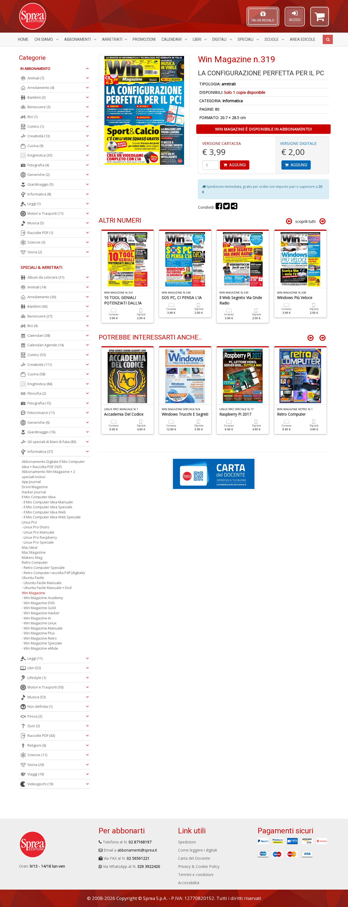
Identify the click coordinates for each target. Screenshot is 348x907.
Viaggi (35, 774)
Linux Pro (29, 522)
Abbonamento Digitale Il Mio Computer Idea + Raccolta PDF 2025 (53, 464)
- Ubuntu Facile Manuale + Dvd (47, 587)
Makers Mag (32, 557)
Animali (35, 78)
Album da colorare (45, 277)
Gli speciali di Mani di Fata (51, 441)
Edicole (302, 39)
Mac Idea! (30, 547)
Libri (197, 39)
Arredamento (40, 87)
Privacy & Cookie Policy (198, 866)
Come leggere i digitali (197, 850)
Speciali (246, 39)
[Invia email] (234, 207)
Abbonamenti (78, 39)
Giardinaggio (40, 184)
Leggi (34, 203)
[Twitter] (226, 207)
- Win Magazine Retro (39, 638)
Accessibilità (188, 882)
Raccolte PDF (40, 232)
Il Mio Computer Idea (38, 496)
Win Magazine (33, 592)
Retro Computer (35, 562)
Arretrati (112, 39)
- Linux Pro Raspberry (39, 537)
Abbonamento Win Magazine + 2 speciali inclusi (48, 474)
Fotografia (38, 165)
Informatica (232, 100)
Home (23, 39)
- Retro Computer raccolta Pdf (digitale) (53, 572)
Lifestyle (36, 677)
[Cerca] (328, 39)
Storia (34, 252)
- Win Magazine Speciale (42, 643)
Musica (35, 222)
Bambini (36, 97)
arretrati (229, 83)
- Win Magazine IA (36, 618)
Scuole (272, 39)
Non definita (39, 706)
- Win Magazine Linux (39, 623)
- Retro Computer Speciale (43, 567)
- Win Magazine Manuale (42, 628)
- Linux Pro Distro (35, 527)
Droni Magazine (35, 486)
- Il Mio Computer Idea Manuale (47, 502)
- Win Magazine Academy (42, 597)
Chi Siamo (44, 39)
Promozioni (144, 39)
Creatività (38, 135)
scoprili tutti (305, 221)
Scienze (36, 242)
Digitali (219, 39)
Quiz (33, 725)
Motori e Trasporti (45, 213)
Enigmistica (39, 155)
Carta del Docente (194, 858)
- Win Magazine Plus (38, 633)
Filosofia (36, 393)
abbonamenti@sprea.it (137, 850)
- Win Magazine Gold (39, 607)
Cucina (35, 145)
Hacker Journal (34, 492)
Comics (35, 126)
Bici (32, 116)
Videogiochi (40, 783)
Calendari (171, 39)
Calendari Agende (45, 344)
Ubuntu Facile (33, 577)
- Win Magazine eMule (40, 648)
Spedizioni (187, 841)
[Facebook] (219, 207)
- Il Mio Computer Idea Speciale (47, 506)
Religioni (36, 745)
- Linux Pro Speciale (38, 542)
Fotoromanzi (41, 412)
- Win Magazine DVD (38, 602)
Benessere (38, 106)
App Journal (31, 481)
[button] (319, 19)
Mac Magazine (34, 552)
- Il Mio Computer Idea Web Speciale (51, 517)
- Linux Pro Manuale (38, 532)
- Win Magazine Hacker (41, 612)
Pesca (34, 716)
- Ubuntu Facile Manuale (41, 582)
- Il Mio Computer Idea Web (44, 512)
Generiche (38, 174)
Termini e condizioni (195, 874)
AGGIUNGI (237, 165)
